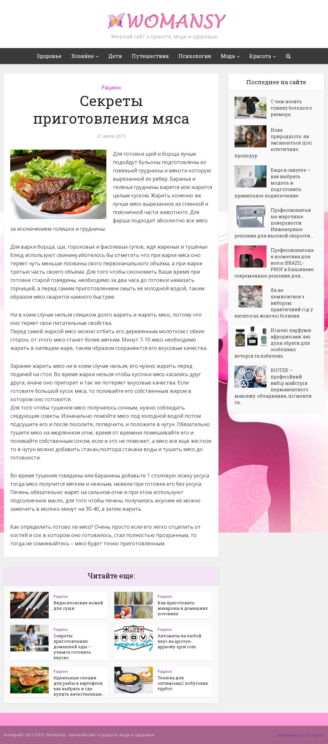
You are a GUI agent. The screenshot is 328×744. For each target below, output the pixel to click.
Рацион (111, 87)
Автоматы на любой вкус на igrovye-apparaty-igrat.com (179, 641)
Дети (115, 56)
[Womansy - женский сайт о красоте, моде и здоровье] (164, 18)
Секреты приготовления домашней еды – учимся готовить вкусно (72, 646)
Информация (290, 735)
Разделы (315, 735)
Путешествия (150, 56)
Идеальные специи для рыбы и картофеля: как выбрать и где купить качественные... (79, 686)
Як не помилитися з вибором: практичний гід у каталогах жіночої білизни (273, 303)
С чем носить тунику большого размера (291, 107)
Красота (260, 56)
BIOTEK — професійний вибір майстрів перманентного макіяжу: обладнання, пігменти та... (273, 386)
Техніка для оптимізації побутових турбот (183, 683)
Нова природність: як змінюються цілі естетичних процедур (273, 143)
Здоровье (49, 56)
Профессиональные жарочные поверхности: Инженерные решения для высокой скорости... (273, 223)
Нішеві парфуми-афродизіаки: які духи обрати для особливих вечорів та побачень (273, 343)
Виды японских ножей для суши (78, 605)
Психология (194, 56)
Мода (228, 56)
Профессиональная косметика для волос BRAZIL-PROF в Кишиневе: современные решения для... (274, 263)
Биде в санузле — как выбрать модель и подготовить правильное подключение (272, 183)
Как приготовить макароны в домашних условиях (183, 608)
